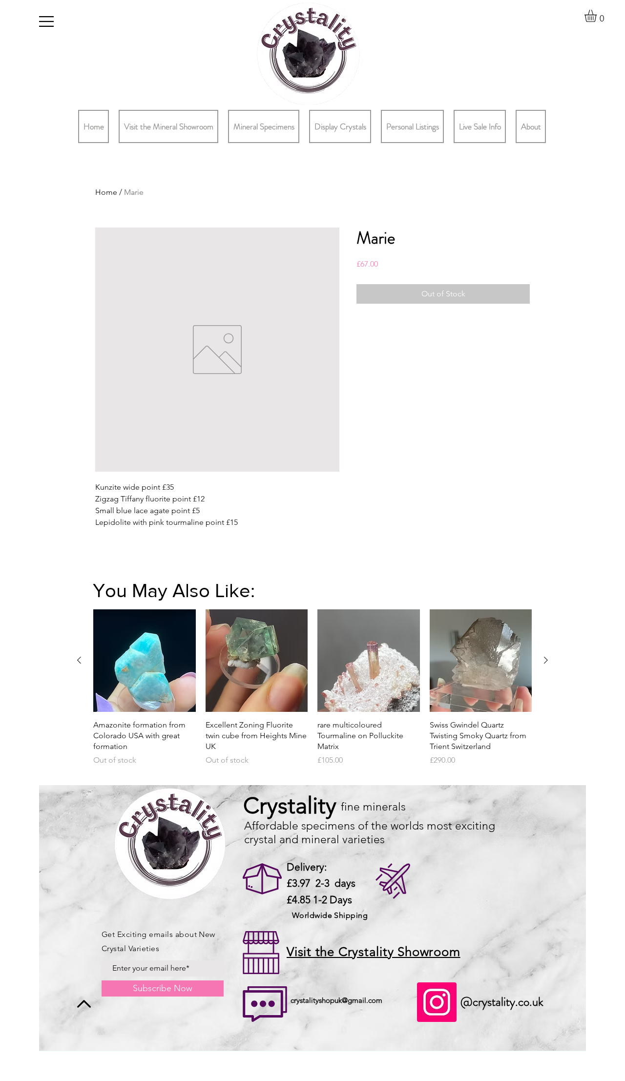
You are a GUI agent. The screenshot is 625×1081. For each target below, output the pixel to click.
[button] (46, 21)
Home (106, 192)
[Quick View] (144, 660)
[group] (312, 693)
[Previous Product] (79, 660)
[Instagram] (437, 1002)
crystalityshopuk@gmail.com (336, 1000)
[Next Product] (546, 660)
